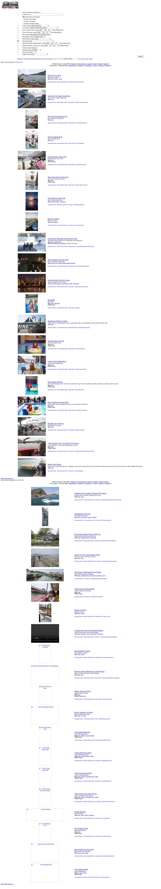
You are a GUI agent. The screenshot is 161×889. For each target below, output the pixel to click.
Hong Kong (81, 64)
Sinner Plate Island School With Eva (108, 540)
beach (79, 853)
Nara (53, 182)
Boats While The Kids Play (108, 855)
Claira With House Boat (107, 760)
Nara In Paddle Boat (79, 143)
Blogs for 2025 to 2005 (62, 81)
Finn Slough (93, 537)
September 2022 (98, 616)
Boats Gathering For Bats (104, 718)
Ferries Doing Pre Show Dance (81, 286)
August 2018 (97, 739)
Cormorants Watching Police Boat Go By (85, 246)
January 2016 (71, 184)
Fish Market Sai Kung (106, 520)
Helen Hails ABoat (79, 470)
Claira (54, 161)
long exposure (65, 283)
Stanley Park (57, 242)
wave (82, 496)
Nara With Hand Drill (106, 739)
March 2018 (97, 877)
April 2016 (97, 540)
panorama (99, 575)
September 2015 (71, 246)
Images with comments (46, 58)
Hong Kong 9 (71, 429)
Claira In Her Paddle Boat (80, 369)
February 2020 (71, 164)
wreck (60, 79)
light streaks (57, 283)
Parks (86, 58)
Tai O (103, 575)
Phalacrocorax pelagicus (59, 243)
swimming (57, 303)
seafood (94, 517)
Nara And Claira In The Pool (81, 184)
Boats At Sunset (80, 225)
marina (105, 64)
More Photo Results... (7, 478)
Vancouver (62, 201)
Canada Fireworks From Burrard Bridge (108, 636)
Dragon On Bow (106, 616)
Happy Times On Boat (107, 699)
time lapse (94, 634)
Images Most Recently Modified (31, 58)
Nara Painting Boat (107, 836)
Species (82, 58)
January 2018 (71, 143)
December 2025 (71, 81)
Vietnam (73, 64)
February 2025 (71, 122)
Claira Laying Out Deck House (108, 801)
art (78, 873)
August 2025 (71, 102)
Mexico (56, 222)
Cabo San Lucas (72, 225)
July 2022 (97, 636)
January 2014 (71, 389)
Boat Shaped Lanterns (108, 657)
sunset (89, 64)
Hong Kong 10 (87, 578)
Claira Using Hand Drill (106, 780)
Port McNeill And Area (72, 327)
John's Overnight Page (62, 327)
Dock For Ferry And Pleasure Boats (109, 561)
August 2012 (71, 286)
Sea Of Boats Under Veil (79, 204)
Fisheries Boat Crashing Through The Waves (111, 499)
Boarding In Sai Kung (80, 429)
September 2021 (98, 657)
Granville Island (90, 735)
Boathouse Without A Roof (84, 327)
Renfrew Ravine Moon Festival (67, 263)
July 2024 (70, 204)
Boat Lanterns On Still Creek (83, 266)
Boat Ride (77, 307)
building (83, 735)
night (71, 283)
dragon (83, 613)
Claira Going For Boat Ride (97, 596)
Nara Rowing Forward (80, 348)
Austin (96, 718)
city (82, 716)
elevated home (85, 537)
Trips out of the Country (62, 225)
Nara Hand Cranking (79, 389)
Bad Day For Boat (80, 81)
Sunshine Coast (98, 818)
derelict (56, 79)
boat (52, 79)
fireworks (56, 201)
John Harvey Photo (52, 81)
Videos (91, 58)
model (100, 64)
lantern (56, 263)
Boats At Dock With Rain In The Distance (111, 677)
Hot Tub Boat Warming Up (81, 122)
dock (94, 64)
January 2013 (71, 307)
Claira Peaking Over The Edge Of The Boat (84, 451)
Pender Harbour (106, 818)
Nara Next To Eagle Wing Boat (81, 102)
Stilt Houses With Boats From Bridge (99, 578)
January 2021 (98, 677)
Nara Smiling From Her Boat (81, 410)
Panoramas (19, 58)
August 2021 (97, 561)
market (89, 517)
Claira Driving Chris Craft (81, 164)
